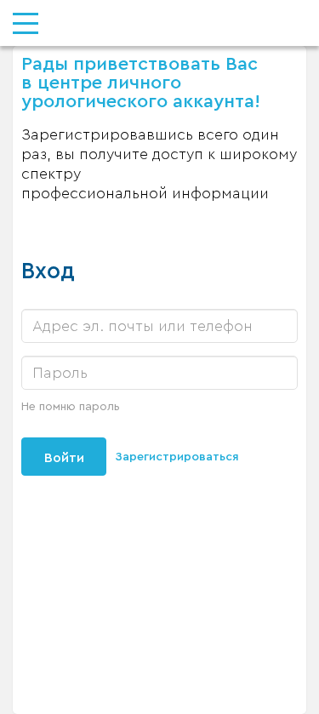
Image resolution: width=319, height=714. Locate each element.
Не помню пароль (70, 407)
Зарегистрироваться (177, 457)
